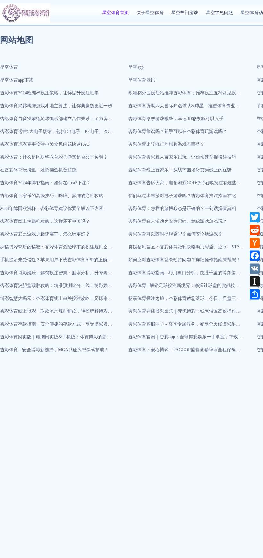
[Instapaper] (254, 281)
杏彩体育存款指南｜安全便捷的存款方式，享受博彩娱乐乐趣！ (56, 326)
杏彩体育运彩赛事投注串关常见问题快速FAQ (44, 144)
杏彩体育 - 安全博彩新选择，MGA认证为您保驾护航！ (54, 349)
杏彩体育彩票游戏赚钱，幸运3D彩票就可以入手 (176, 118)
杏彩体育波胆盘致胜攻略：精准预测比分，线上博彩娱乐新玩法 (56, 287)
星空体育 (9, 67)
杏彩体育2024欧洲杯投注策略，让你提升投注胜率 (49, 93)
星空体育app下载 (16, 80)
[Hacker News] (254, 242)
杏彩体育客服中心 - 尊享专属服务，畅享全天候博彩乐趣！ (182, 326)
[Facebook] (254, 255)
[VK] (254, 268)
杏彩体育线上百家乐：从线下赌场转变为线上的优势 (180, 170)
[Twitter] (254, 217)
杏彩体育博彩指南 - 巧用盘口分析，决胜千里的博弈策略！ (182, 274)
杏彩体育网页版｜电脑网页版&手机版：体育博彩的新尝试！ (55, 339)
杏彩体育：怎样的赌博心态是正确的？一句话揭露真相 (182, 208)
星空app (136, 67)
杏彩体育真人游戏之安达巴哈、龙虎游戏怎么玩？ (177, 221)
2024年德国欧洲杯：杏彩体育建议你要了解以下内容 (51, 208)
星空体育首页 (115, 12)
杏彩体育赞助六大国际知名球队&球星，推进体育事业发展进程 (184, 107)
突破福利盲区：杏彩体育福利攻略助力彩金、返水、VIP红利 (185, 249)
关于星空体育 (150, 12)
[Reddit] (254, 229)
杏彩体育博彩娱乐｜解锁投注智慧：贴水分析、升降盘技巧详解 (56, 274)
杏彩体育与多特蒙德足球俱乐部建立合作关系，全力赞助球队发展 (56, 120)
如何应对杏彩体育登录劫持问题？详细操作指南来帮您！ (184, 259)
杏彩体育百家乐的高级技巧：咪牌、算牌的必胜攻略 (51, 195)
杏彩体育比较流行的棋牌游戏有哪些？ (166, 144)
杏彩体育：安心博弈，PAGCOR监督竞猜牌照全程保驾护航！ (184, 351)
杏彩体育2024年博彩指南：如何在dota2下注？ (45, 182)
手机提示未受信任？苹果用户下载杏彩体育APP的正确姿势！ (56, 261)
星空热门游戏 (184, 12)
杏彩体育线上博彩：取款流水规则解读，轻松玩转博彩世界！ (56, 313)
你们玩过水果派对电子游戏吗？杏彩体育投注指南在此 (182, 195)
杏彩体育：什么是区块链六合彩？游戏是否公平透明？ (54, 157)
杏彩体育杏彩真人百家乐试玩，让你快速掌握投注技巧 (182, 157)
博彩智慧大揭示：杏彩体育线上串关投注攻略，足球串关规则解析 (56, 300)
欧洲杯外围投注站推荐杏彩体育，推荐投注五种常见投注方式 (184, 95)
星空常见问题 (219, 12)
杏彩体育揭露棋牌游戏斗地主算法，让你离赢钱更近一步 (56, 105)
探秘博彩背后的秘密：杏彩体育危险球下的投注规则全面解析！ (56, 249)
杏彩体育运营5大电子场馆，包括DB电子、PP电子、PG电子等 (57, 133)
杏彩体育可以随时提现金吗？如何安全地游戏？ (175, 234)
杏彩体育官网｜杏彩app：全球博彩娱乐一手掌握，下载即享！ (185, 339)
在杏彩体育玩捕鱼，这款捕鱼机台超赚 (38, 170)
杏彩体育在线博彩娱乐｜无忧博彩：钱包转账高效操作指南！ (184, 313)
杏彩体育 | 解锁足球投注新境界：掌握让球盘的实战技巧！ (181, 287)
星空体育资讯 (141, 80)
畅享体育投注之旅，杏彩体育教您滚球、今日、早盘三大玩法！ (184, 300)
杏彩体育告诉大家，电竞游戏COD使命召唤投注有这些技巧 (184, 184)
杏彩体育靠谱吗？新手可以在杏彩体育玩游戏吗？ (177, 131)
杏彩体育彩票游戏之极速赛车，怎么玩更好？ (45, 234)
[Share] (254, 294)
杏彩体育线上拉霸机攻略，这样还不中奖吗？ (45, 221)
